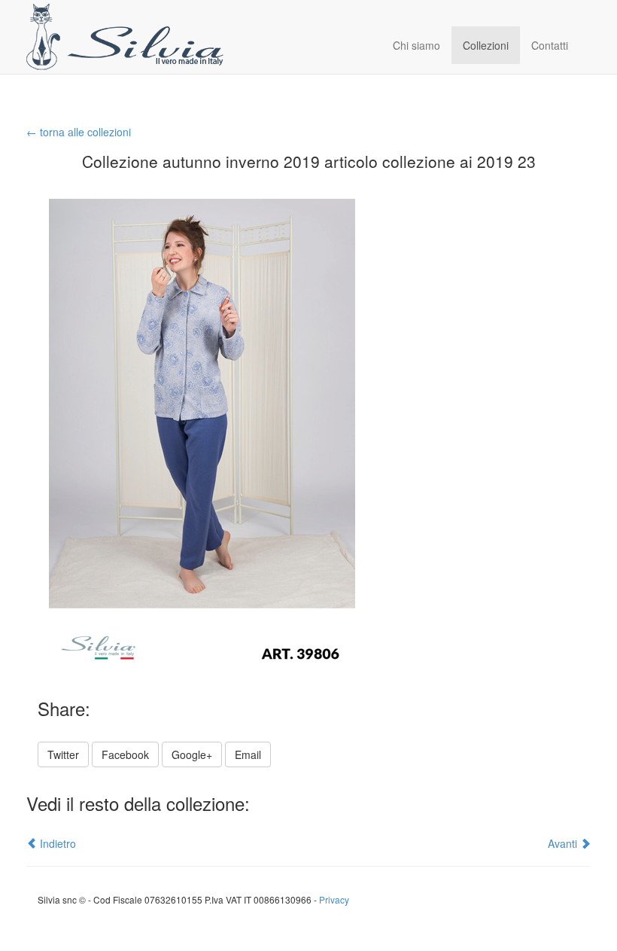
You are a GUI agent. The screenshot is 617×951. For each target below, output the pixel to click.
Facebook (125, 754)
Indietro (56, 843)
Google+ (192, 754)
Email (248, 754)
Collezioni (486, 45)
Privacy (334, 899)
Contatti (549, 45)
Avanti (564, 843)
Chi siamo (416, 45)
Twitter (63, 754)
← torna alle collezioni (78, 131)
